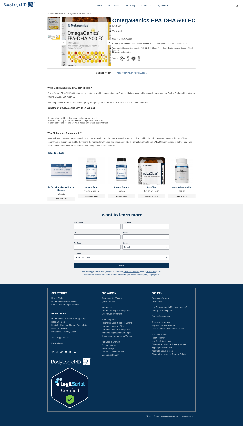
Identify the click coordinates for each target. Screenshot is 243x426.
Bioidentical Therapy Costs (63, 332)
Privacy (148, 416)
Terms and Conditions (131, 272)
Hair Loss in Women (111, 342)
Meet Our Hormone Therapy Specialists (69, 325)
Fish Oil (144, 48)
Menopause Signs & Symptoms (116, 310)
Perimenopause (109, 320)
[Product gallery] (86, 41)
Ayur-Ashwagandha (181, 187)
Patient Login (57, 343)
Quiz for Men (157, 301)
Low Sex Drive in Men (161, 341)
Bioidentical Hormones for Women (117, 336)
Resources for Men (160, 298)
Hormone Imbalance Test (113, 326)
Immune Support (149, 43)
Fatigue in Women (110, 345)
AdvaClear (152, 187)
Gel (149, 48)
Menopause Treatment (112, 314)
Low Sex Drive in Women (113, 352)
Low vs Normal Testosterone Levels (168, 329)
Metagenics (161, 43)
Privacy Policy (151, 272)
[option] (53, 37)
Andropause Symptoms (162, 310)
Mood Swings (108, 348)
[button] (122, 58)
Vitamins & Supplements (177, 43)
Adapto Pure (91, 187)
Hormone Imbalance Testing (64, 301)
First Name (78, 222)
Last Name (127, 222)
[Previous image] (63, 42)
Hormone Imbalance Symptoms (116, 329)
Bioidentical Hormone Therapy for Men (169, 344)
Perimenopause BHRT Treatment (117, 323)
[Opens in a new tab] (69, 388)
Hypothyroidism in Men (162, 348)
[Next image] (109, 42)
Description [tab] (104, 73)
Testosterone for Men (161, 322)
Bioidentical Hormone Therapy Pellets (169, 354)
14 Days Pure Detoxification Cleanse (61, 188)
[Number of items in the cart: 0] (236, 5)
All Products (59, 13)
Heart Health (137, 43)
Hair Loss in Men (159, 334)
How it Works (57, 298)
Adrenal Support (121, 187)
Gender (126, 243)
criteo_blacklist (134, 48)
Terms (156, 416)
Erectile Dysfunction (161, 316)
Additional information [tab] (132, 73)
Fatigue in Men (158, 338)
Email (76, 233)
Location (77, 253)
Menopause (107, 307)
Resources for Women (112, 298)
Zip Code (77, 243)
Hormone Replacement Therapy (116, 333)
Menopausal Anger (110, 355)
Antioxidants (122, 48)
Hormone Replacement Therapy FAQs (68, 319)
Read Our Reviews (59, 328)
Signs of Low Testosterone (163, 325)
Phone (125, 233)
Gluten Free (156, 48)
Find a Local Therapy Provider (65, 305)
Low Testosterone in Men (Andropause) (169, 307)
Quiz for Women (109, 301)
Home (50, 13)
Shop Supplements (60, 337)
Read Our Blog (58, 322)
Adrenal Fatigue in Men (162, 351)
